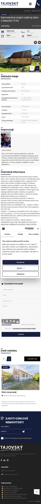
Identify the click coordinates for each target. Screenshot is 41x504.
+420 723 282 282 (9, 471)
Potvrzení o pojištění (10, 492)
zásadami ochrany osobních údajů (24, 328)
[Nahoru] (37, 492)
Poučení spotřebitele (10, 486)
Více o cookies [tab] (34, 234)
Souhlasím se (9, 328)
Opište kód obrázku (28, 325)
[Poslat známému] (39, 42)
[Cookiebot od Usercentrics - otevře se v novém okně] (25, 228)
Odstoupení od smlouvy (11, 490)
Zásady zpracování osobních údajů (15, 494)
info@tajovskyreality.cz (11, 474)
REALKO (38, 501)
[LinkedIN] (4, 460)
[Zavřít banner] (38, 228)
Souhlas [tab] (7, 234)
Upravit (19, 268)
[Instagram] (8, 460)
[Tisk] (35, 42)
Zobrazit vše (32, 359)
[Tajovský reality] (9, 4)
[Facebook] (1, 460)
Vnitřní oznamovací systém (12, 496)
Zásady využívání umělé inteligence (15, 498)
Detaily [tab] (20, 234)
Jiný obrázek (6, 325)
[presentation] (4, 358)
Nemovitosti (36, 11)
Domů (28, 11)
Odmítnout (20, 274)
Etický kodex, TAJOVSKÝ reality (13, 488)
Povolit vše (20, 262)
